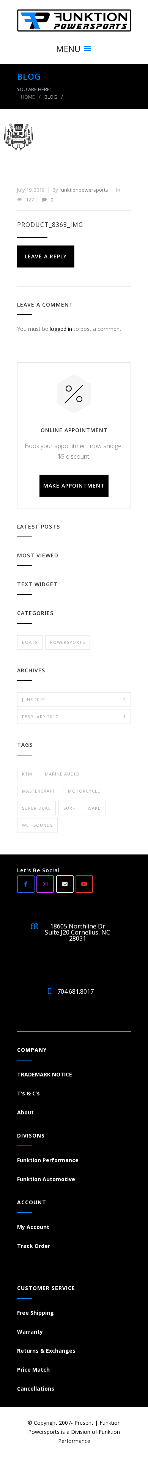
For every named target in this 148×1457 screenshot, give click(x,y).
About (25, 1112)
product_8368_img (50, 224)
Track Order (33, 1245)
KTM (27, 774)
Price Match (33, 1369)
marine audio (62, 774)
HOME (28, 96)
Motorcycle (84, 791)
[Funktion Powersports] (74, 20)
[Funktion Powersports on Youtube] (84, 884)
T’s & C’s (28, 1093)
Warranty (30, 1331)
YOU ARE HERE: (34, 89)
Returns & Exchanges (46, 1350)
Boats (30, 642)
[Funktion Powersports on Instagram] (45, 884)
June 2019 (74, 699)
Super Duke (36, 808)
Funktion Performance (48, 1160)
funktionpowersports (83, 189)
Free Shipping (35, 1312)
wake (94, 808)
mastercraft (38, 791)
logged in (61, 328)
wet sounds (37, 825)
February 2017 (74, 716)
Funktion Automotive (46, 1179)
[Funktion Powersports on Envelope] (65, 884)
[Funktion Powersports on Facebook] (26, 884)
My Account (33, 1226)
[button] (68, 48)
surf (69, 808)
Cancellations (35, 1388)
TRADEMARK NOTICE (44, 1074)
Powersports (67, 642)
